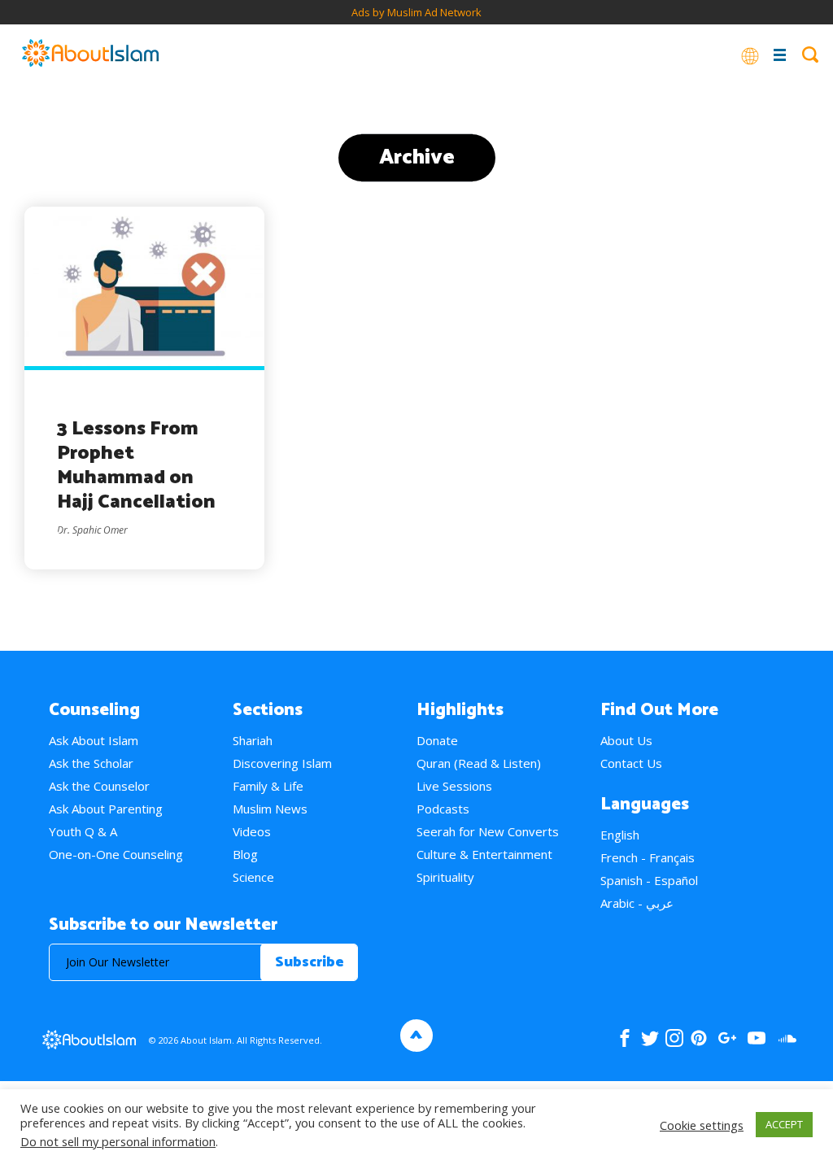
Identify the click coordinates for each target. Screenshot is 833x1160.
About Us (626, 740)
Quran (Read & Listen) (478, 763)
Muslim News (270, 808)
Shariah (253, 740)
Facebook (625, 1038)
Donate (437, 740)
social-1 (787, 1038)
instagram (674, 1038)
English (619, 834)
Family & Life (268, 786)
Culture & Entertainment (484, 854)
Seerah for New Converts (487, 831)
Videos (252, 831)
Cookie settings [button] (702, 1125)
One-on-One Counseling (116, 854)
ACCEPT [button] (784, 1124)
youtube (756, 1038)
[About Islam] (90, 54)
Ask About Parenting (106, 808)
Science (253, 877)
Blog (245, 854)
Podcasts (442, 808)
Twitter (649, 1038)
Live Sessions (454, 786)
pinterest (699, 1038)
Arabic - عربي (637, 903)
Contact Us (631, 763)
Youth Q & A (83, 831)
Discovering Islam (282, 763)
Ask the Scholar (91, 763)
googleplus (726, 1038)
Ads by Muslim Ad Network (416, 12)
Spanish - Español (649, 880)
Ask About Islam (93, 740)
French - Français (647, 857)
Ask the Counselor (99, 786)
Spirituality (445, 877)
